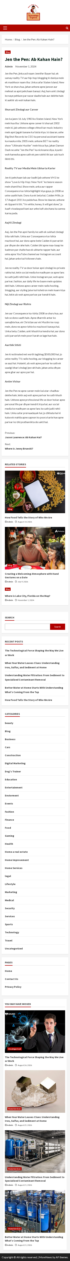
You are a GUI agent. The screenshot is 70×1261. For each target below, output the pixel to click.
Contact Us (11, 979)
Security (10, 908)
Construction (13, 755)
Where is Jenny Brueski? (19, 446)
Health (9, 843)
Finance (9, 819)
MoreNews (45, 1257)
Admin (9, 66)
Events (9, 803)
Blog (8, 52)
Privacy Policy (13, 986)
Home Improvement (17, 860)
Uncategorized (14, 948)
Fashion (9, 811)
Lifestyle (10, 884)
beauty (9, 723)
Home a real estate (16, 851)
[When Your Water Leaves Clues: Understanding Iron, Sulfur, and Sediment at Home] (35, 1091)
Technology (12, 932)
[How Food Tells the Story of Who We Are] (35, 492)
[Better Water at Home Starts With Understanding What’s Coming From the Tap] (35, 1211)
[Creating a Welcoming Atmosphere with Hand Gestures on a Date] (35, 548)
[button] (5, 28)
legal (8, 876)
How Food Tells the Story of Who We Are (28, 517)
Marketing (11, 892)
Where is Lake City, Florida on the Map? (27, 595)
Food (8, 827)
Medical (9, 900)
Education (11, 779)
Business (10, 739)
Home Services (13, 868)
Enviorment (12, 795)
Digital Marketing (15, 763)
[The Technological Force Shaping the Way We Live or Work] (35, 1031)
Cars (7, 747)
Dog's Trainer (13, 771)
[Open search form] (67, 28)
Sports (9, 924)
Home (8, 971)
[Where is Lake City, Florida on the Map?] (35, 589)
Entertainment (13, 787)
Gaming (9, 835)
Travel (8, 940)
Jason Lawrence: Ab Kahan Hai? (23, 435)
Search (9, 617)
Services (10, 916)
